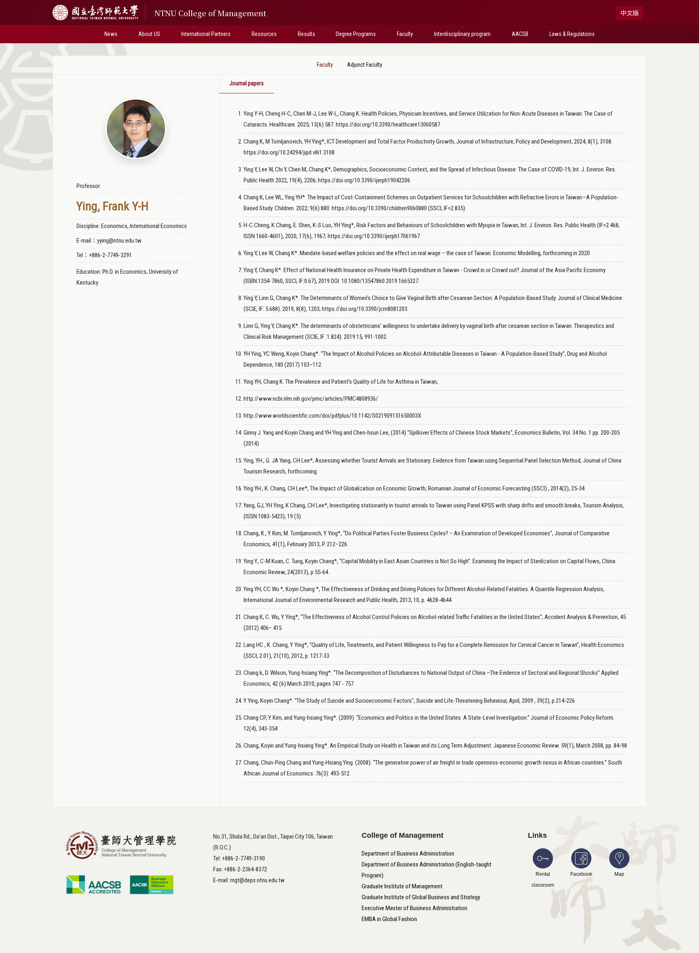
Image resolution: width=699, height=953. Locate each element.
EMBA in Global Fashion (389, 919)
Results (306, 34)
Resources (264, 34)
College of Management (402, 835)
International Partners (206, 34)
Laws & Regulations (572, 34)
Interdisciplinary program (462, 34)
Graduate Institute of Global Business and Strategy (421, 897)
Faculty (405, 34)
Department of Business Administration (408, 853)
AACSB (520, 34)
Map (619, 874)
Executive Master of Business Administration (414, 908)
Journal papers (246, 83)
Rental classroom (543, 879)
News (110, 34)
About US (149, 34)
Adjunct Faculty (364, 64)
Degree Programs (356, 34)
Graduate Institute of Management (402, 886)
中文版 (630, 13)
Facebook (581, 874)
